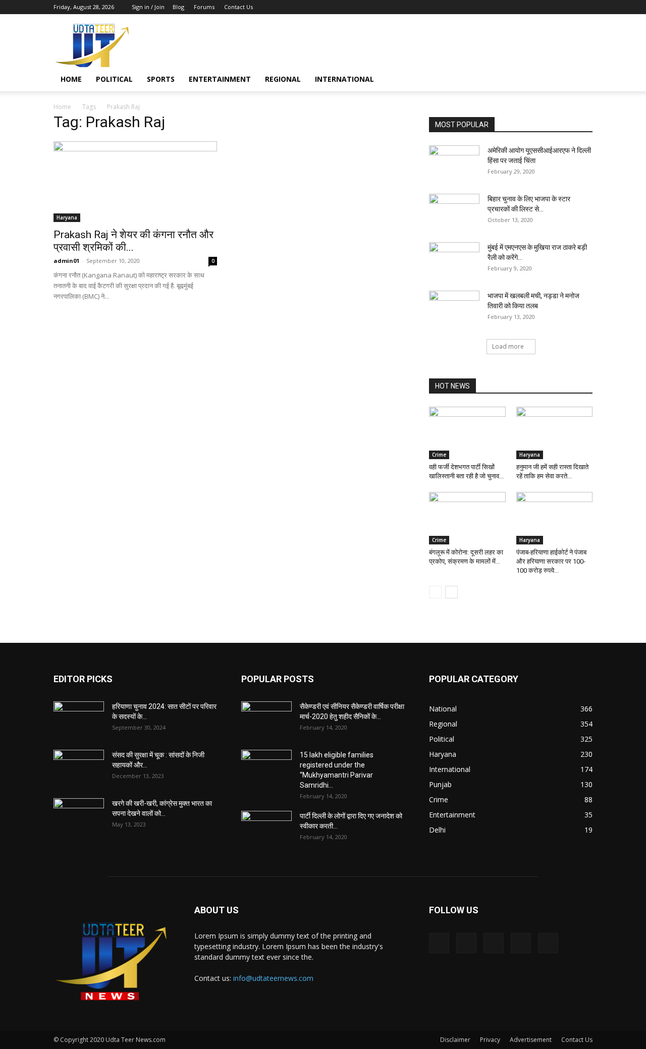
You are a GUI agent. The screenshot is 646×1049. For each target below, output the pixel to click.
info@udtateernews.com (273, 978)
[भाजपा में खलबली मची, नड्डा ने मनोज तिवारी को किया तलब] (454, 308)
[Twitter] (535, 7)
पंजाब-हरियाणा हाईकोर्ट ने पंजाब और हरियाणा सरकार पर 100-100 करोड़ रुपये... (551, 561)
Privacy (490, 1039)
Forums (204, 7)
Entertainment (220, 79)
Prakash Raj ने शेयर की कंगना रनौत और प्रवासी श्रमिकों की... (133, 241)
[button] (580, 80)
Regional (283, 79)
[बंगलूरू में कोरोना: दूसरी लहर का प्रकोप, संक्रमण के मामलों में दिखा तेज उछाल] (467, 518)
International (344, 79)
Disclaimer (455, 1039)
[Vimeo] (551, 7)
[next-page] (451, 592)
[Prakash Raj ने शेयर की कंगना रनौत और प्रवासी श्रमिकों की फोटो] (135, 181)
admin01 (66, 260)
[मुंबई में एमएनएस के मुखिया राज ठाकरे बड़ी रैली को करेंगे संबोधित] (454, 260)
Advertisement (531, 1039)
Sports (161, 79)
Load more (508, 346)
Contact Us (238, 7)
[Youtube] (585, 7)
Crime (439, 454)
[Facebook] (518, 7)
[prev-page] (435, 592)
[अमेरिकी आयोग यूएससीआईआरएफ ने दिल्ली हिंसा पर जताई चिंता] (454, 163)
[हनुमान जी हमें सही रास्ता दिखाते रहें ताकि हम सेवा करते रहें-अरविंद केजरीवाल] (554, 433)
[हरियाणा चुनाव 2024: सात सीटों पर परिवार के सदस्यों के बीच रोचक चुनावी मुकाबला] (78, 719)
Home (71, 79)
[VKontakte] (568, 7)
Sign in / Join (148, 7)
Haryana (67, 217)
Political (114, 79)
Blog (178, 7)
